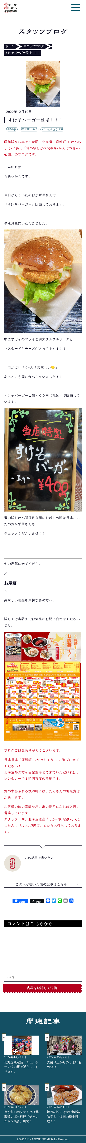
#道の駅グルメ (29, 129)
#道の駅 (12, 129)
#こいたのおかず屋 (52, 129)
